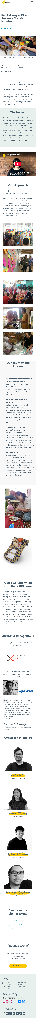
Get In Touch (21, 986)
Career (9, 988)
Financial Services (13, 921)
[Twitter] (17, 1013)
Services (9, 984)
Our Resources (22, 982)
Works (8, 986)
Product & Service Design (18, 925)
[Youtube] (24, 1013)
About (8, 982)
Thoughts (20, 984)
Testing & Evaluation (18, 929)
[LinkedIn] (14, 1013)
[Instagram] (10, 1013)
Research (25, 921)
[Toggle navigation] (32, 2)
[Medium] (7, 1013)
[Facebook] (20, 1013)
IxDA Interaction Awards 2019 (18, 672)
